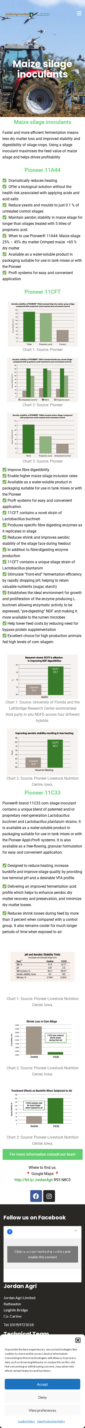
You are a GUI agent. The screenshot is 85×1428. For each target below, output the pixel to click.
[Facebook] (36, 1196)
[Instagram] (49, 1196)
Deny (42, 1397)
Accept (42, 1384)
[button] (78, 1340)
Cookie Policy (26, 1421)
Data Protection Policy (51, 1421)
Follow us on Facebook (35, 1217)
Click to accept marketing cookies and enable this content (42, 1254)
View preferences (42, 1410)
